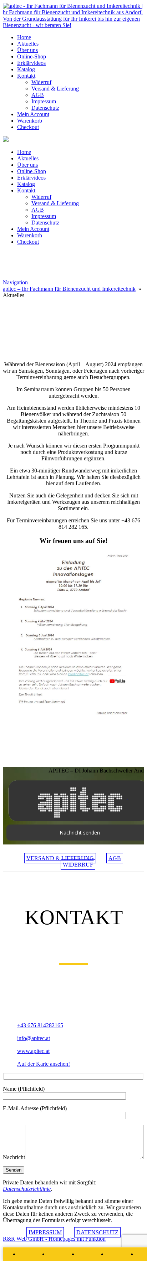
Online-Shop (31, 56)
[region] (73, 327)
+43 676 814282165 (40, 1025)
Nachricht (14, 1157)
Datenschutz (45, 108)
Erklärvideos (31, 63)
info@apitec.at (33, 1038)
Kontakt (26, 76)
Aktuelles (28, 44)
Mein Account (33, 114)
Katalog (26, 69)
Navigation (15, 282)
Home (24, 37)
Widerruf (41, 82)
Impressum (43, 101)
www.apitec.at (33, 1051)
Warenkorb (29, 121)
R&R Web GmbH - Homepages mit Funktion (54, 1239)
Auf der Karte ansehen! (43, 1064)
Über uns (27, 50)
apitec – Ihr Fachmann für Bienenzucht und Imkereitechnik (69, 289)
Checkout (28, 127)
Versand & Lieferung (55, 89)
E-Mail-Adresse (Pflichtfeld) (35, 1108)
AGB (37, 95)
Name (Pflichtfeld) (24, 1089)
